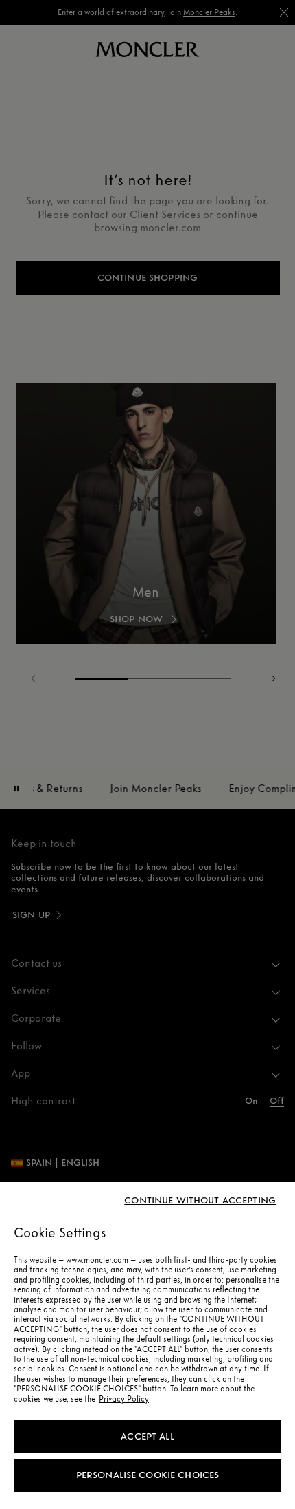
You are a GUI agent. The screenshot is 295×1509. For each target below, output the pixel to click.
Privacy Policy (124, 1399)
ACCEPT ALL (147, 1436)
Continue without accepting (200, 1200)
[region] (147, 1345)
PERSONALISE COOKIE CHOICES (148, 1475)
